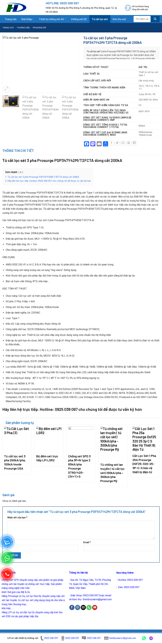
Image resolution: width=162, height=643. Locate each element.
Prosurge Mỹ (39, 27)
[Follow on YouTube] (94, 607)
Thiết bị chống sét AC (51, 19)
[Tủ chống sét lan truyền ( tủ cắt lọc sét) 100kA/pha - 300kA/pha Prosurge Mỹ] (113, 444)
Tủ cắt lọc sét (100, 19)
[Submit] (155, 19)
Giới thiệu (26, 19)
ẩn (21, 172)
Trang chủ (10, 19)
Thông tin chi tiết (18, 150)
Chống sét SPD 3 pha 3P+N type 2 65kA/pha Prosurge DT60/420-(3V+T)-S (79, 466)
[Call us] (89, 607)
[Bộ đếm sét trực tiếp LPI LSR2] (49, 439)
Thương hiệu (23, 27)
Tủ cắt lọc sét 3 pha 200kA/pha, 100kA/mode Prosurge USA (15, 462)
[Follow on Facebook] (72, 607)
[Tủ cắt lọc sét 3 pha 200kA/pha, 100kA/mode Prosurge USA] (17, 439)
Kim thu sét (119, 19)
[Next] (73, 64)
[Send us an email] (83, 607)
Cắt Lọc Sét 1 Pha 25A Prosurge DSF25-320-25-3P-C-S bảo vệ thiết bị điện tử (144, 464)
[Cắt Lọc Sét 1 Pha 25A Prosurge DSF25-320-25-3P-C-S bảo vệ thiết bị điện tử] (145, 439)
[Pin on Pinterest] (128, 143)
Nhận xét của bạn (17, 517)
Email (87, 542)
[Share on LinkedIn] (134, 143)
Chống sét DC (79, 19)
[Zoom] (6, 89)
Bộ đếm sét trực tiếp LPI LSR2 (47, 458)
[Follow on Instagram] (77, 607)
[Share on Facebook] (111, 143)
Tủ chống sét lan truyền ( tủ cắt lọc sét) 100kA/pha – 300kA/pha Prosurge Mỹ (112, 473)
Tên (10, 542)
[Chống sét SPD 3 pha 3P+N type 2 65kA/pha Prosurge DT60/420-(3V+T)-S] (81, 439)
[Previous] (8, 64)
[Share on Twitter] (117, 143)
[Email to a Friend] (123, 143)
